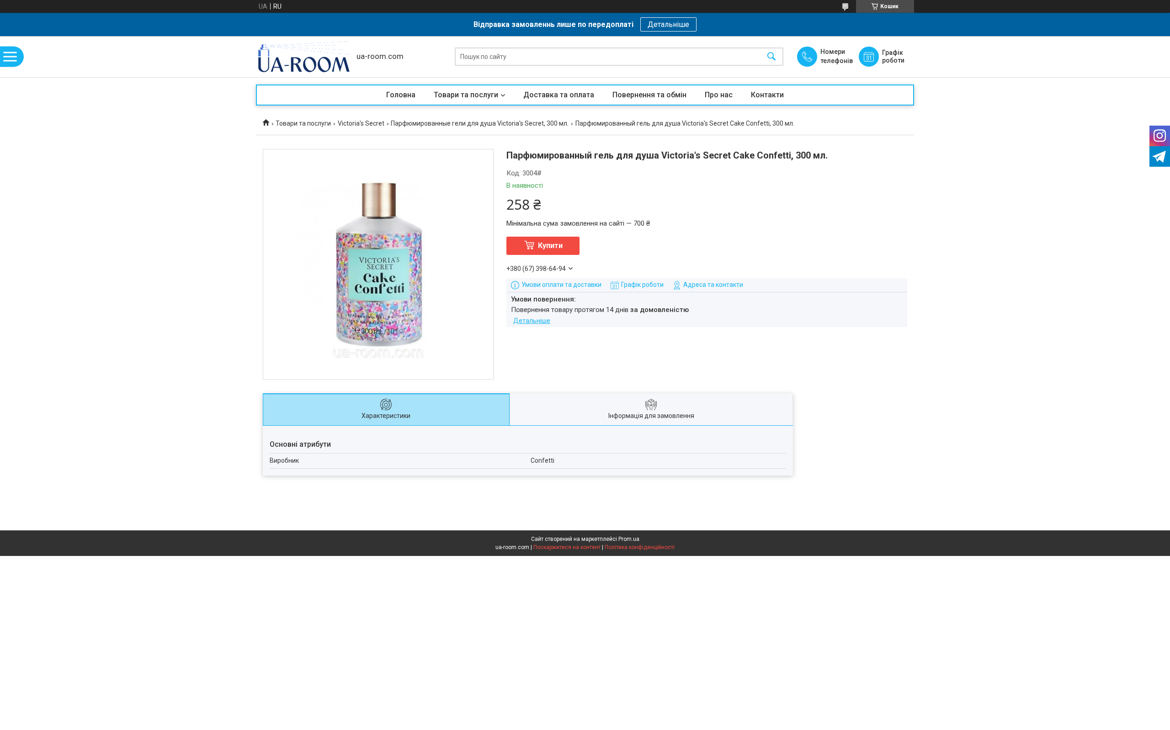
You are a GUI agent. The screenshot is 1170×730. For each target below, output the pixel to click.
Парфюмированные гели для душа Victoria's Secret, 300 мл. (480, 123)
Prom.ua (628, 539)
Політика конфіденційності (640, 547)
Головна (400, 94)
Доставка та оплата (558, 94)
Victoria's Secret (361, 123)
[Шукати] (771, 56)
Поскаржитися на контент (567, 547)
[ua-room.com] (304, 56)
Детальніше (668, 24)
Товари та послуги (466, 94)
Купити (550, 245)
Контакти (767, 94)
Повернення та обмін (649, 94)
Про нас (719, 94)
